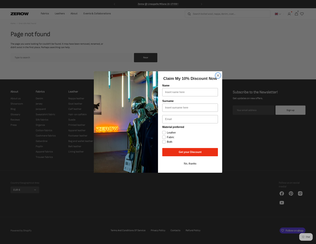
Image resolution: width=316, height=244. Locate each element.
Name (166, 85)
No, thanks (190, 163)
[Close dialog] (218, 75)
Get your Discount (190, 152)
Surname (168, 101)
